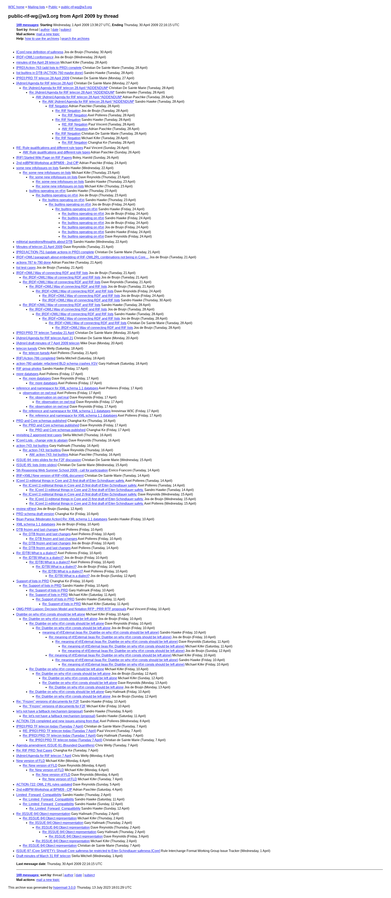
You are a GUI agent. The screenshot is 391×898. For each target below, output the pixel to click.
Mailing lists (36, 7)
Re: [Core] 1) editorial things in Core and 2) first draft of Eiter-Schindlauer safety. (80, 485)
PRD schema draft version (35, 514)
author (45, 29)
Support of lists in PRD (32, 581)
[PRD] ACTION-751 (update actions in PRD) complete (55, 252)
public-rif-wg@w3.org (76, 7)
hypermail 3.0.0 (64, 887)
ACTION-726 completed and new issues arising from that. (57, 721)
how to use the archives (42, 38)
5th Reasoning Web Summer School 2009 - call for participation (62, 470)
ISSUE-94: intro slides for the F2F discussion (48, 460)
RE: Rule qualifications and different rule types (49, 148)
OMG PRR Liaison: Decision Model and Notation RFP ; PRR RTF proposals (71, 609)
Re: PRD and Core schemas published (51, 425)
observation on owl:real (39, 393)
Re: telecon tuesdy (36, 353)
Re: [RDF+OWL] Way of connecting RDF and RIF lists (61, 277)
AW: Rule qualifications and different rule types (56, 152)
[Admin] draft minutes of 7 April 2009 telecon (48, 343)
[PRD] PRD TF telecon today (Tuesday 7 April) (49, 726)
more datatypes (27, 374)
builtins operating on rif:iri (47, 191)
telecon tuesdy (26, 348)
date (55, 29)
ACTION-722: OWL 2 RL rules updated (44, 784)
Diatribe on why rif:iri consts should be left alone (50, 614)
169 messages (27, 25)
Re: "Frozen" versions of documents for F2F (47, 701)
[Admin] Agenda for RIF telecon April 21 (44, 338)
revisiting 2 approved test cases (39, 435)
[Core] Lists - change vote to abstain (42, 440)
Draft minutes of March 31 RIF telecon (43, 856)
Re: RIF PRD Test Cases (34, 750)
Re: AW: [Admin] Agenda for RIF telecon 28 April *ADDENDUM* (88, 101)
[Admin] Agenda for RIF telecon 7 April (43, 755)
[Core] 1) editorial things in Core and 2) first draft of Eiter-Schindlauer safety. (70, 480)
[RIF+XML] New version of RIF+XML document (50, 475)
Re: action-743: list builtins (42, 450)
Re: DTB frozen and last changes (47, 534)
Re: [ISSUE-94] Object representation (43, 813)
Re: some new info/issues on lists (47, 172)
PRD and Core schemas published (41, 421)
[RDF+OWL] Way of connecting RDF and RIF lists (52, 273)
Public (53, 7)
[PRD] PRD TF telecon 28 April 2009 (42, 78)
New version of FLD (30, 761)
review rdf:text (26, 509)
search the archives (75, 38)
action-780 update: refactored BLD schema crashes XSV (57, 363)
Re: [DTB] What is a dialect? (36, 553)
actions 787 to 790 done (33, 262)
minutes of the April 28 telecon (38, 62)
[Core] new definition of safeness (39, 52)
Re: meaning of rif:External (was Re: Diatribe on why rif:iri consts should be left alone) (110, 637)
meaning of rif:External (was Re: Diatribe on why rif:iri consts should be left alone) (100, 632)
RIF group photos (28, 368)
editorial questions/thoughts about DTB (44, 241)
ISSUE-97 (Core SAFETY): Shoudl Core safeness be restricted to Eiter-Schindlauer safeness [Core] (88, 851)
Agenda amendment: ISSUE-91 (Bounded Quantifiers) (55, 745)
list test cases (26, 267)
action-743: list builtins (32, 445)
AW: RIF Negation (75, 129)
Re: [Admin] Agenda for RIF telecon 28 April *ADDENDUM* (65, 88)
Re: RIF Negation (68, 110)
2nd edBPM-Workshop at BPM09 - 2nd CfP (47, 163)
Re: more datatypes (37, 378)
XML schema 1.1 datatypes (35, 524)
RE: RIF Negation (75, 124)
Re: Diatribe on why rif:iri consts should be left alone (60, 619)
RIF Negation (58, 106)
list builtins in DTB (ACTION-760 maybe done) (49, 73)
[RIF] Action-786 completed (35, 358)
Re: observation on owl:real (49, 397)
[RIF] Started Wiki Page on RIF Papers (44, 157)
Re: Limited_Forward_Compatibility (48, 799)
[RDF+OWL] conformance (35, 57)
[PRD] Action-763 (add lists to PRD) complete (49, 67)
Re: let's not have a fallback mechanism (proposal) (59, 716)
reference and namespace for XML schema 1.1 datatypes (57, 388)
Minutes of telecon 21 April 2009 (39, 247)
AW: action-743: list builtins (48, 454)
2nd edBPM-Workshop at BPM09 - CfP (44, 789)
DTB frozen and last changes (37, 529)
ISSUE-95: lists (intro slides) (36, 465)
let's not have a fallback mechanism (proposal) (49, 711)
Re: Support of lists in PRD (42, 585)
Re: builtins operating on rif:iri (57, 195)
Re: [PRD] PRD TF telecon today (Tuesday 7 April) (59, 735)
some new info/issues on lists (37, 168)
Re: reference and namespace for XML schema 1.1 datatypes (67, 411)
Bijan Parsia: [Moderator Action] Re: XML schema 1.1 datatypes (61, 519)
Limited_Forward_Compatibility (39, 795)
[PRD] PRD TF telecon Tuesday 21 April (45, 333)
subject (66, 29)
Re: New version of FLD (40, 765)
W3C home (16, 7)
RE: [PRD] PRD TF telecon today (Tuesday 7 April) (59, 731)
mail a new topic (48, 34)
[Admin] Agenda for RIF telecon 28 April (44, 83)
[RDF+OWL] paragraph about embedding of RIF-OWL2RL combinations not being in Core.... (82, 257)
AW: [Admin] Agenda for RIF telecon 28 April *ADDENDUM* (79, 97)
